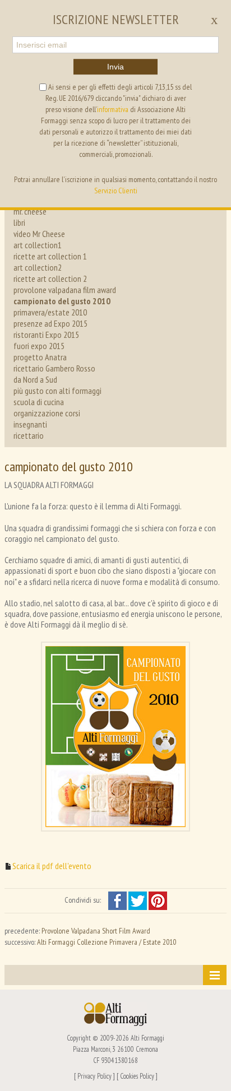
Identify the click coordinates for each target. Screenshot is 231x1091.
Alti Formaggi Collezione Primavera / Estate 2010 (106, 942)
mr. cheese (30, 211)
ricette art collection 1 (50, 256)
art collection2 (37, 267)
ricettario (28, 435)
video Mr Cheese (39, 234)
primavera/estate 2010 (50, 312)
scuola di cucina (38, 402)
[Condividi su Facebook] (118, 900)
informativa (112, 109)
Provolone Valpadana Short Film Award (95, 931)
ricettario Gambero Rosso (54, 368)
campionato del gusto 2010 (61, 301)
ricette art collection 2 (50, 278)
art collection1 (37, 245)
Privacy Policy (94, 1075)
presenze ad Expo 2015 (50, 323)
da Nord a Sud (35, 379)
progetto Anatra (40, 357)
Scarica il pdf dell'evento (51, 866)
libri (19, 222)
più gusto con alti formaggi (57, 390)
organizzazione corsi (46, 413)
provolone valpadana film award (64, 290)
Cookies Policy (137, 1075)
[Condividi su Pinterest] (158, 900)
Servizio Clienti (115, 190)
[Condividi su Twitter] (138, 900)
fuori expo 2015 (38, 346)
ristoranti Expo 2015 (46, 334)
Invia (115, 66)
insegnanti (30, 424)
